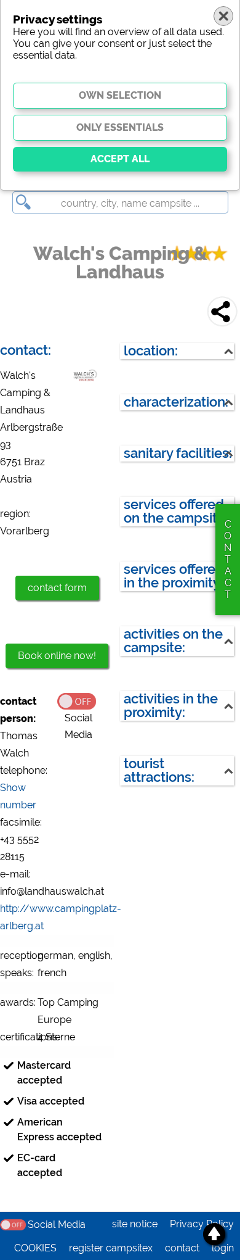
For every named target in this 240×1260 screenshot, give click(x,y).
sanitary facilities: (178, 453)
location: (151, 351)
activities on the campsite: (173, 640)
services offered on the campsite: (176, 511)
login (223, 1248)
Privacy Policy (202, 1224)
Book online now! (57, 655)
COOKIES (35, 1248)
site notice (135, 1224)
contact (182, 1248)
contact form (57, 588)
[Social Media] (85, 700)
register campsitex (111, 1248)
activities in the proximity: (171, 705)
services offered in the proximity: (174, 576)
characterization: (176, 402)
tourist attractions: (159, 770)
